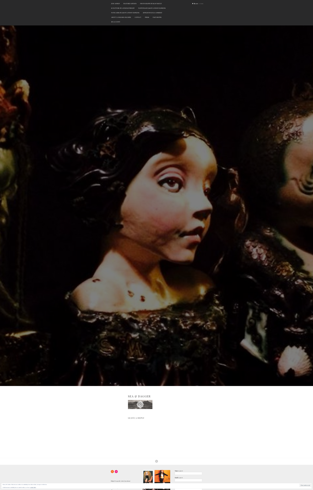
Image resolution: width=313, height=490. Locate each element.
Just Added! (115, 3)
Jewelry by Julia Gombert (152, 13)
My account (115, 22)
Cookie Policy (33, 487)
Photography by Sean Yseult (151, 3)
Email (179, 477)
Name (179, 471)
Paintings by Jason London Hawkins (152, 8)
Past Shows (157, 17)
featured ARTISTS (130, 3)
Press (147, 17)
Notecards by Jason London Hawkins (125, 13)
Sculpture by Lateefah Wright (123, 8)
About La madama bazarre (121, 17)
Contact (138, 17)
